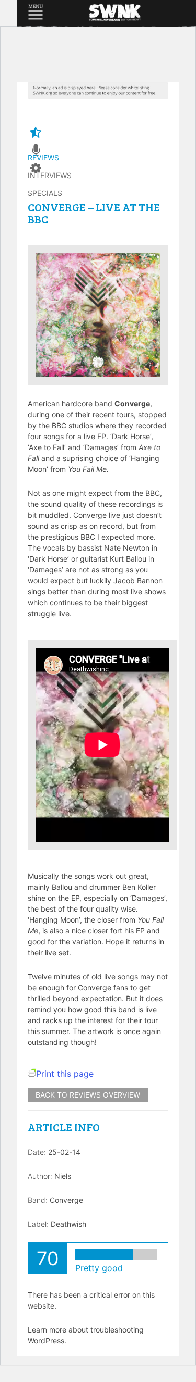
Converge (66, 1200)
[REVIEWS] (35, 133)
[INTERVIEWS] (35, 150)
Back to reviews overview (88, 1094)
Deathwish (68, 1223)
